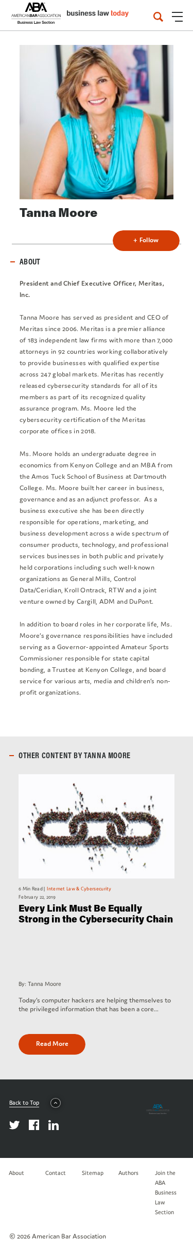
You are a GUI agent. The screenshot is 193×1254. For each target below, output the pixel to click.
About (16, 1173)
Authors (128, 1173)
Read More (52, 1043)
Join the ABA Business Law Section (166, 1193)
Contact (55, 1173)
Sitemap (92, 1173)
